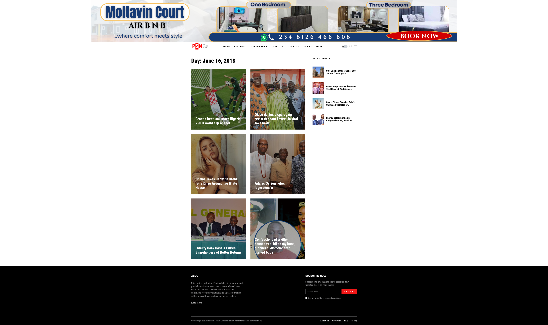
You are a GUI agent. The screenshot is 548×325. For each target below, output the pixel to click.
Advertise (336, 321)
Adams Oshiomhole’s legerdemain (270, 185)
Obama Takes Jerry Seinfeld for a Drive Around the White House (216, 183)
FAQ (346, 321)
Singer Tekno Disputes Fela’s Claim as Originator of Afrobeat (340, 105)
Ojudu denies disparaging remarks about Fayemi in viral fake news (276, 119)
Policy (354, 321)
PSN (261, 321)
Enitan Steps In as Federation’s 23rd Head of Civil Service (341, 88)
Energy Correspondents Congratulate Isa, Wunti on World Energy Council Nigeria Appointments (340, 122)
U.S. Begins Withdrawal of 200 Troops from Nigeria (340, 72)
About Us (324, 321)
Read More (196, 302)
